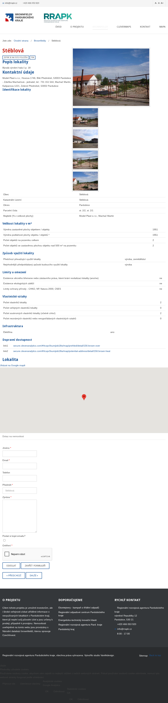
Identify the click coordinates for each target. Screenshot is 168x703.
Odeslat (11, 565)
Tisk (32, 57)
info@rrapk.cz (11, 3)
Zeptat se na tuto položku (16, 57)
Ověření (7, 545)
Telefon (6, 472)
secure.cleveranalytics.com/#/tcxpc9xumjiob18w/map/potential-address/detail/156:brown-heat (61, 351)
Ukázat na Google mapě (12, 365)
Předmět (7, 485)
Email (6, 460)
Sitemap (143, 655)
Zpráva (6, 497)
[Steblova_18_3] (85, 159)
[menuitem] (58, 26)
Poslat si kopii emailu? (13, 536)
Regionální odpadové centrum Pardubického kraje (81, 614)
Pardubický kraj (66, 629)
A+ (162, 3)
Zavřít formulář (35, 565)
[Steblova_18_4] (85, 180)
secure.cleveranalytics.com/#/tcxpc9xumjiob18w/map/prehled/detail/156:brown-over (56, 345)
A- (156, 3)
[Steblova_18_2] (85, 138)
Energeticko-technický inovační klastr (77, 620)
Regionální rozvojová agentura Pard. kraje (80, 624)
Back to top (155, 655)
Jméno (6, 448)
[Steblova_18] (111, 77)
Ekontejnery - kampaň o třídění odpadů (78, 607)
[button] (84, 397)
